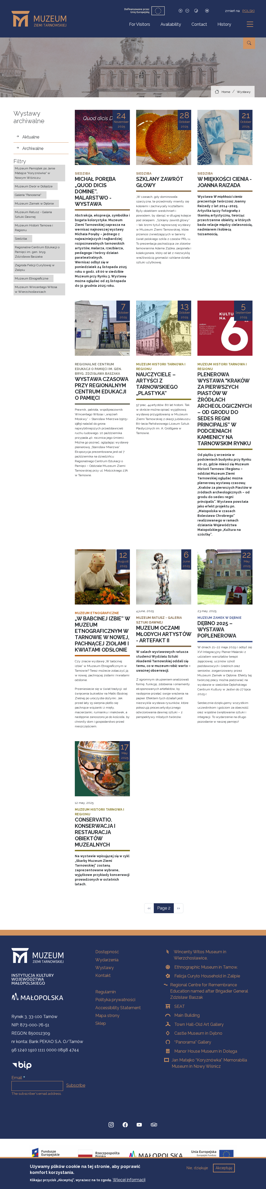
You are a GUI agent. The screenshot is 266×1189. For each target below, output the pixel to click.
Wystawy (244, 92)
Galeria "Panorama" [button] (28, 195)
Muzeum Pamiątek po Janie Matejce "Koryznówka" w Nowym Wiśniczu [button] (35, 173)
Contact (199, 24)
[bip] (21, 1065)
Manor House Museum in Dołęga (205, 1051)
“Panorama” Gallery (192, 1042)
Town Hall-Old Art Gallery (199, 1024)
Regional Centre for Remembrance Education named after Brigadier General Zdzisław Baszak (209, 991)
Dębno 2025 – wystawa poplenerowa (216, 629)
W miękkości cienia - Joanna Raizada (224, 182)
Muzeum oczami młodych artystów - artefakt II (163, 634)
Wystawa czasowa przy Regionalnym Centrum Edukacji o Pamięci (101, 388)
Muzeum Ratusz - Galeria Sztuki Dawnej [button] (33, 214)
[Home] (40, 19)
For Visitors (139, 24)
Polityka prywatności (115, 999)
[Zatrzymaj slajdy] (207, 10)
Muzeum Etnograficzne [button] (31, 278)
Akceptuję (224, 1168)
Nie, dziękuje (197, 1168)
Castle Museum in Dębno (198, 1033)
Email (16, 1077)
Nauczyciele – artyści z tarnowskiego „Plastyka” (157, 383)
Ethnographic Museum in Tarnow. (206, 967)
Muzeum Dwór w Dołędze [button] (33, 186)
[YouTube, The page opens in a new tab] (139, 1125)
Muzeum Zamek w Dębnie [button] (34, 203)
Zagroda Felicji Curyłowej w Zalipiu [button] (35, 267)
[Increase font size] (180, 10)
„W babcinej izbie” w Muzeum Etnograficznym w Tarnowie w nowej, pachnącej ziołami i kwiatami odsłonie (102, 634)
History (224, 24)
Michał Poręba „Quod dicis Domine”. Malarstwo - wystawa (95, 191)
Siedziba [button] (21, 238)
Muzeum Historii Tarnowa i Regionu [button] (34, 228)
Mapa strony (107, 1015)
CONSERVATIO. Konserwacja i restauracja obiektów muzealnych (95, 832)
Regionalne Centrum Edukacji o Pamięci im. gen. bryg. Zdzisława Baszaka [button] (37, 251)
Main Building (187, 1015)
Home (226, 92)
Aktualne (30, 137)
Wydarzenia (106, 959)
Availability (171, 24)
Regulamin (105, 991)
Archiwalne (32, 148)
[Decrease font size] (187, 10)
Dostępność (107, 951)
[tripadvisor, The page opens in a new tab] (154, 1125)
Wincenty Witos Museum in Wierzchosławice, (200, 955)
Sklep (100, 1023)
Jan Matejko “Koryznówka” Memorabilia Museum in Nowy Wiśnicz (209, 1063)
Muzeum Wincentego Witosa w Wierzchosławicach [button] (36, 289)
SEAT (179, 1006)
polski (248, 11)
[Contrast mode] (196, 10)
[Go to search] (249, 43)
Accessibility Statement (118, 1007)
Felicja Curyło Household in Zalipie (207, 976)
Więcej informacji (129, 1179)
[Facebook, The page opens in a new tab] (125, 1125)
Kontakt (103, 975)
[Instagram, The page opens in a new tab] (111, 1125)
